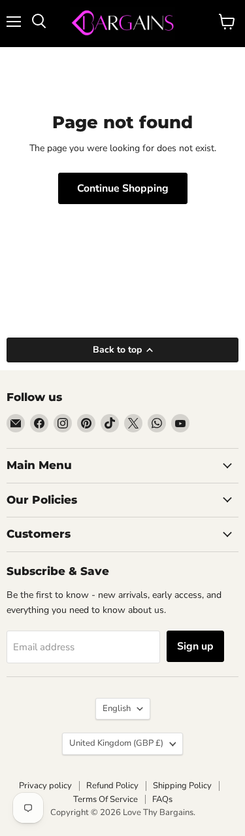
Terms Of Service (105, 799)
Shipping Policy (182, 786)
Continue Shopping (123, 188)
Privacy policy (45, 786)
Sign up (195, 646)
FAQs (162, 799)
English (117, 708)
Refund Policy (112, 786)
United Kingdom (116, 743)
